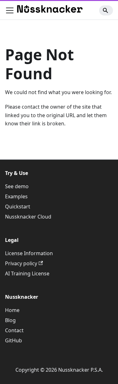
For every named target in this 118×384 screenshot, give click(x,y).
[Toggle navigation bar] (9, 10)
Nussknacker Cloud (28, 216)
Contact (14, 330)
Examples (16, 196)
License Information (29, 253)
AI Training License (27, 273)
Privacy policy (21, 263)
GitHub (13, 340)
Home (12, 310)
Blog (10, 320)
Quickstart (17, 206)
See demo (17, 186)
